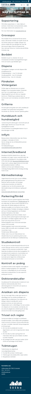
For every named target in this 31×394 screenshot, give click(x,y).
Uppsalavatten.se (21, 31)
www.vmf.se (21, 192)
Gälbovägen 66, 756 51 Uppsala (11, 368)
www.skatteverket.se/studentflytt (12, 147)
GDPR (3, 374)
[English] (24, 6)
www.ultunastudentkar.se (9, 192)
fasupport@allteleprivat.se (21, 161)
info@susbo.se (6, 1)
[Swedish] (21, 6)
